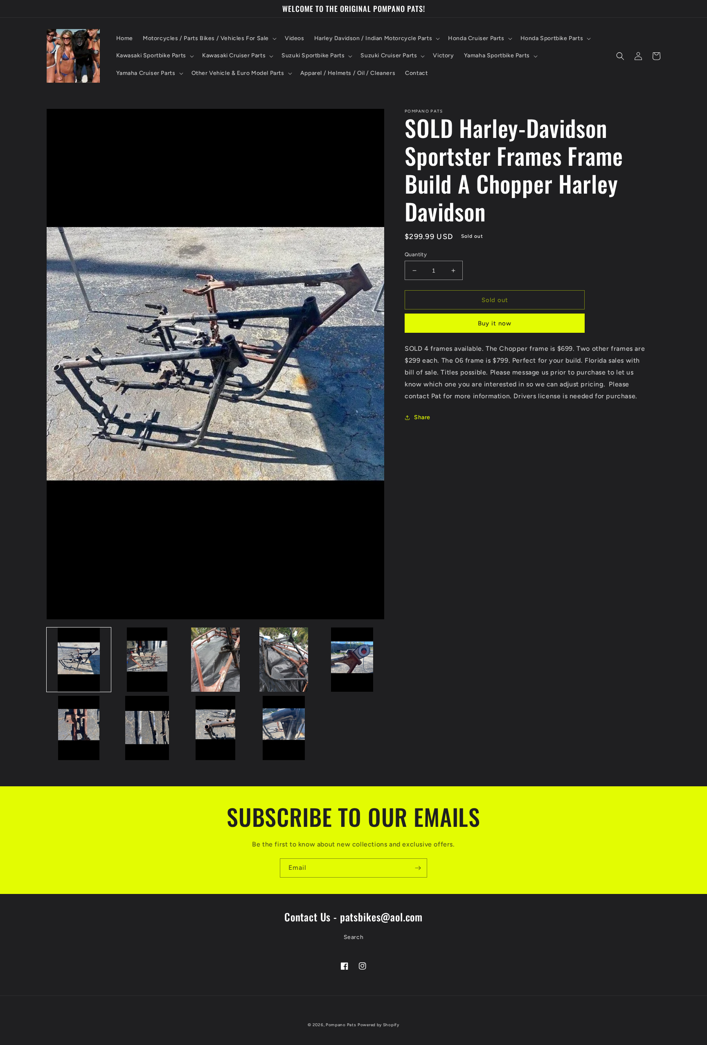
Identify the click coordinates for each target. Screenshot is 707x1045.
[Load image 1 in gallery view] (79, 659)
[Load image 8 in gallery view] (215, 728)
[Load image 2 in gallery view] (147, 659)
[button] (209, 38)
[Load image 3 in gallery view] (215, 659)
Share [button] (422, 417)
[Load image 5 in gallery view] (352, 659)
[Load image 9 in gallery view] (284, 728)
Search (354, 937)
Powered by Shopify (378, 1024)
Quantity (416, 254)
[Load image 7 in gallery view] (147, 728)
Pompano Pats (341, 1024)
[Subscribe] (418, 868)
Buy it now (494, 323)
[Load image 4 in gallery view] (284, 659)
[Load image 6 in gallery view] (79, 728)
